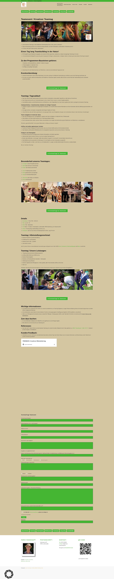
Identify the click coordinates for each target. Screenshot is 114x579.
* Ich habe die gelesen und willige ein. (34, 512)
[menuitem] (60, 4)
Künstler (26, 559)
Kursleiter (31, 559)
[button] (57, 574)
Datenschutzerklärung (33, 512)
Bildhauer (23, 561)
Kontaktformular (69, 547)
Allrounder (28, 561)
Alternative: (23, 519)
